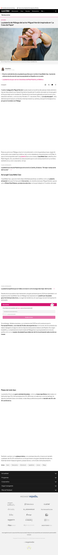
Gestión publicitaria (50, 532)
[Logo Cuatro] (47, 504)
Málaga (44, 465)
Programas (5, 477)
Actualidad (5, 473)
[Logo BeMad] (46, 515)
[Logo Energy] (29, 515)
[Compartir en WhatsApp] (45, 84)
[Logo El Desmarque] (28, 509)
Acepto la (9, 314)
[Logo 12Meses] (46, 520)
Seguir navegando (7, 486)
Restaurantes (6, 15)
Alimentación (23, 465)
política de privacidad (11, 314)
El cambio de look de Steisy (8, 8)
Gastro (7, 465)
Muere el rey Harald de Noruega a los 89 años (28, 8)
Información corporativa (11, 532)
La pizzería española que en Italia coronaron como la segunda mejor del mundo (26, 289)
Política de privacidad (21, 532)
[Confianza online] (29, 549)
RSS (55, 532)
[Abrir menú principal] (55, 11)
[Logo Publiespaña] (29, 525)
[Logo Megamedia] (29, 542)
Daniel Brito (8, 68)
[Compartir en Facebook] (55, 84)
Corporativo (5, 482)
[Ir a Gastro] (5, 11)
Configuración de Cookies (32, 532)
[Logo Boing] (11, 515)
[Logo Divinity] (11, 509)
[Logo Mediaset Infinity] (11, 504)
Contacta (29, 534)
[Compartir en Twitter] (49, 84)
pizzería (23, 156)
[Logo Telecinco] (29, 504)
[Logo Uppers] (11, 520)
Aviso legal (4, 532)
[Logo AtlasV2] (11, 525)
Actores (3, 20)
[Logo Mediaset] (29, 497)
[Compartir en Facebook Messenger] (52, 84)
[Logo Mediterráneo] (47, 525)
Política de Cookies (42, 532)
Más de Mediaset (7, 490)
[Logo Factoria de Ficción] (47, 509)
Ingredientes (31, 465)
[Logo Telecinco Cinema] (29, 520)
